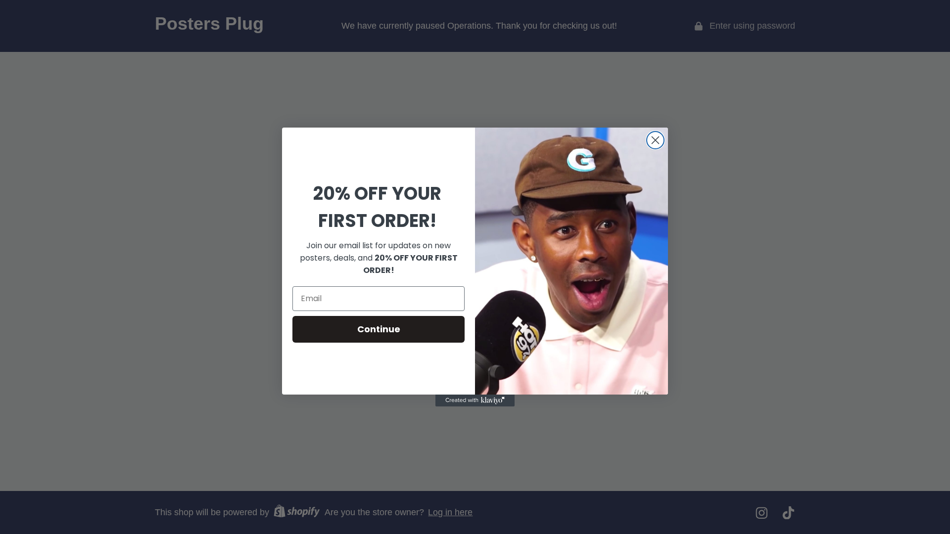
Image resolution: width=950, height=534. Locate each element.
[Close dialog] (655, 140)
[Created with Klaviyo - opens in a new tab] (475, 400)
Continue (378, 329)
